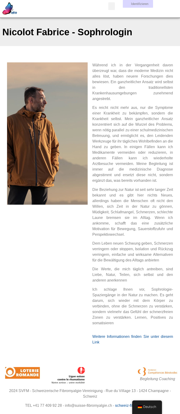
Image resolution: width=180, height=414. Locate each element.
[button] (111, 6)
